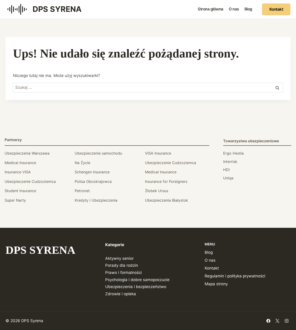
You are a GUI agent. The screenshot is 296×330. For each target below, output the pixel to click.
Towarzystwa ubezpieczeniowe (251, 141)
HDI (226, 169)
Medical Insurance (20, 162)
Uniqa (228, 178)
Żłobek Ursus (156, 190)
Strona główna (210, 9)
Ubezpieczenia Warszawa (27, 153)
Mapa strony (216, 284)
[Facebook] (268, 321)
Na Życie (82, 162)
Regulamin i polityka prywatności (235, 276)
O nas (234, 9)
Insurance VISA (18, 172)
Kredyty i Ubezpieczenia (96, 200)
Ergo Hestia (233, 153)
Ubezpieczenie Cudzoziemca (170, 162)
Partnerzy (13, 139)
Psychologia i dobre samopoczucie (137, 279)
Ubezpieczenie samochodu (98, 153)
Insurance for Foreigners (166, 181)
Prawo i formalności (123, 272)
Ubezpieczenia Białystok (166, 200)
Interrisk (230, 161)
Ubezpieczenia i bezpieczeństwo (135, 286)
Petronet (82, 190)
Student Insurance (20, 190)
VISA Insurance (158, 153)
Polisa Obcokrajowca (93, 181)
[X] (277, 321)
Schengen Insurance (92, 172)
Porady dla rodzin (121, 265)
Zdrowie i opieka (120, 294)
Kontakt (276, 9)
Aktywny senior (119, 258)
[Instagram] (286, 321)
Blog (248, 9)
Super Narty (15, 200)
